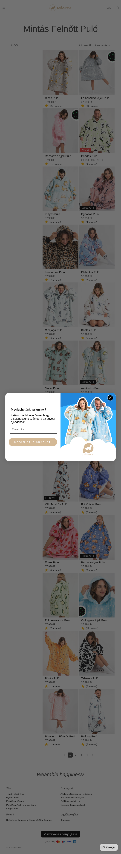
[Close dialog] (110, 398)
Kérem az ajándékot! (33, 442)
